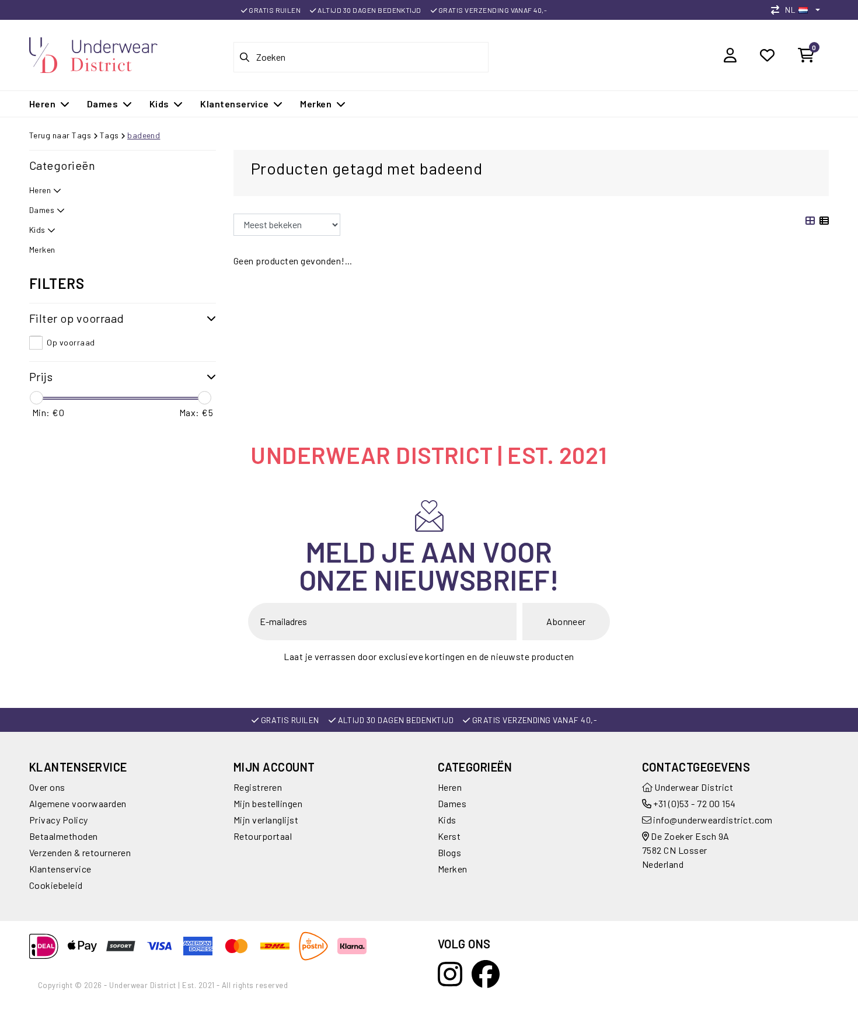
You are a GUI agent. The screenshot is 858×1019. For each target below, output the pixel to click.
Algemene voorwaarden (78, 803)
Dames (452, 803)
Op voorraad (71, 342)
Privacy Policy (58, 819)
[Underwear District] (93, 53)
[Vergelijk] (778, 9)
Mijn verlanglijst (265, 819)
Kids (447, 819)
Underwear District (693, 787)
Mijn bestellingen (267, 803)
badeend (143, 135)
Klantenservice (60, 868)
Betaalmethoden (63, 836)
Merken (453, 868)
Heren (450, 787)
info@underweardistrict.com (712, 819)
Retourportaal (262, 836)
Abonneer (566, 621)
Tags (109, 135)
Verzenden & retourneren (80, 852)
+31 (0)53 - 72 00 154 (693, 803)
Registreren (257, 787)
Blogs (449, 852)
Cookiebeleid (56, 885)
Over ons (47, 787)
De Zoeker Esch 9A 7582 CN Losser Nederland (686, 850)
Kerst (449, 836)
